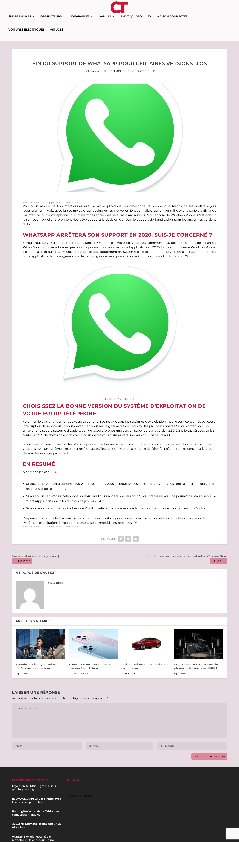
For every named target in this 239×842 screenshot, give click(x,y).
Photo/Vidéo (131, 16)
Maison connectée (172, 16)
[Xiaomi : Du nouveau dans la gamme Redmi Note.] (93, 644)
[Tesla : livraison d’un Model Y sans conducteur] (145, 644)
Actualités (128, 70)
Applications (142, 70)
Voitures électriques (26, 29)
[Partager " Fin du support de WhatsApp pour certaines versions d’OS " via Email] (135, 539)
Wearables (80, 16)
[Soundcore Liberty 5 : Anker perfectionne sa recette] (40, 644)
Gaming (105, 16)
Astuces (56, 29)
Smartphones (19, 16)
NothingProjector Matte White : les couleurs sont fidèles (35, 813)
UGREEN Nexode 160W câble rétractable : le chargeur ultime (33, 838)
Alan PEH (100, 70)
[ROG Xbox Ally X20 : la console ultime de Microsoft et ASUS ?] (198, 644)
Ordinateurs (51, 16)
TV (149, 16)
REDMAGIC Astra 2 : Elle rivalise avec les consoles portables (36, 800)
